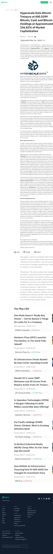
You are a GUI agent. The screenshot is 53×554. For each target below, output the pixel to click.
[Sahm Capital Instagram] (44, 498)
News (11, 10)
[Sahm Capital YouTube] (46, 498)
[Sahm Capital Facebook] (39, 498)
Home (7, 10)
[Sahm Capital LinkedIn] (49, 498)
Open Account (44, 2)
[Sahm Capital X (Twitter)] (41, 498)
